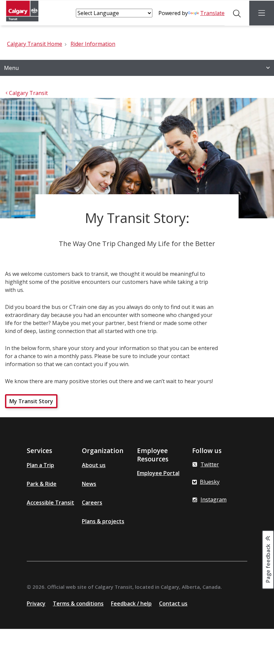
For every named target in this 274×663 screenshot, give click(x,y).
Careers (92, 502)
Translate (212, 13)
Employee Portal (158, 473)
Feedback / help (131, 603)
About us (94, 465)
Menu (11, 68)
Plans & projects (103, 521)
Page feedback (268, 563)
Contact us (173, 603)
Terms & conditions (78, 603)
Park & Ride (41, 483)
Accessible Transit (50, 502)
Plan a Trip (40, 465)
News (89, 483)
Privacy (36, 603)
